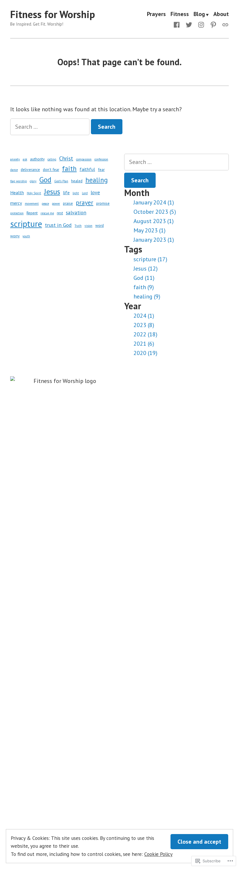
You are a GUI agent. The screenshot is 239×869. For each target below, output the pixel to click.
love (95, 192)
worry (15, 236)
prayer (84, 202)
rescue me (47, 213)
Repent (32, 213)
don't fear (51, 169)
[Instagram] (201, 24)
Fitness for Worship (52, 14)
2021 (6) (143, 343)
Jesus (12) (145, 268)
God (45, 179)
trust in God (58, 225)
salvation (76, 212)
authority (37, 159)
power (56, 204)
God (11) (143, 278)
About (221, 14)
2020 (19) (145, 353)
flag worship (18, 181)
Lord (85, 193)
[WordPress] (224, 24)
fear (101, 169)
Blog (199, 14)
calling (52, 159)
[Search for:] (50, 126)
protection (17, 213)
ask (25, 159)
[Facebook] (178, 24)
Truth (78, 226)
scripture (26, 223)
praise (68, 203)
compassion (84, 159)
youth (26, 236)
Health (17, 192)
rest (60, 213)
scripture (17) (150, 259)
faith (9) (143, 287)
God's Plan (61, 181)
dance (14, 170)
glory (33, 181)
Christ (66, 158)
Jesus (52, 191)
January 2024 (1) (153, 202)
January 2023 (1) (153, 239)
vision (88, 226)
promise (103, 203)
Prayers (156, 14)
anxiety (15, 159)
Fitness (180, 14)
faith (69, 168)
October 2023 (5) (154, 212)
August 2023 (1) (153, 221)
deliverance (30, 169)
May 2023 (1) (149, 230)
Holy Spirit (34, 193)
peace (45, 204)
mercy (16, 203)
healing (96, 179)
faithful (87, 169)
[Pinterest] (213, 24)
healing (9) (146, 296)
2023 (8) (143, 325)
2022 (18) (145, 334)
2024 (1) (143, 315)
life (66, 192)
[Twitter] (189, 24)
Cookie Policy (158, 854)
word (99, 225)
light (76, 193)
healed (76, 180)
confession (101, 159)
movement (32, 204)
